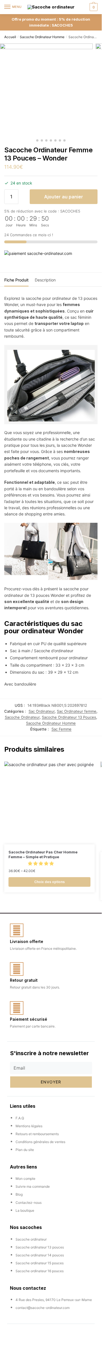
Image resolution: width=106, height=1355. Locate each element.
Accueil (10, 37)
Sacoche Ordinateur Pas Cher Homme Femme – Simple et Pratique (42, 854)
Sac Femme (61, 729)
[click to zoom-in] (46, 90)
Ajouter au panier (63, 197)
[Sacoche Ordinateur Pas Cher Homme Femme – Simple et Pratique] (49, 803)
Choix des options (49, 882)
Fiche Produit (16, 279)
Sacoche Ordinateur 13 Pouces (69, 717)
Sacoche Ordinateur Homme (42, 37)
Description (45, 279)
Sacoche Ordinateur (22, 717)
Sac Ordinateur (42, 711)
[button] (41, 863)
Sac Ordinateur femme (76, 711)
